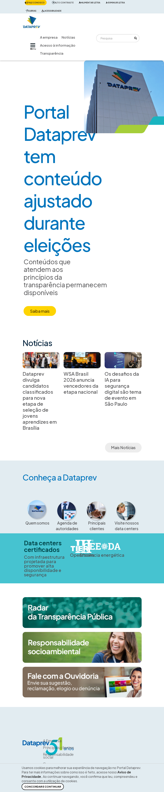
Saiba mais (40, 310)
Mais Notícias (123, 447)
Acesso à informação (57, 45)
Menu (33, 49)
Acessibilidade (52, 11)
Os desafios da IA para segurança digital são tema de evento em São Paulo (123, 389)
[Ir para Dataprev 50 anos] (31, 20)
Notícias (68, 37)
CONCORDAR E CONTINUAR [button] (42, 786)
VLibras (32, 11)
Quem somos (37, 523)
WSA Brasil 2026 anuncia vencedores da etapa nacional (81, 383)
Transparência (51, 53)
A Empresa (52, 740)
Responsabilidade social (58, 755)
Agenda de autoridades (67, 526)
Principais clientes (97, 526)
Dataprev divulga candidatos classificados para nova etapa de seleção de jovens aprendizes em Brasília (40, 401)
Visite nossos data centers (127, 526)
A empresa (49, 37)
